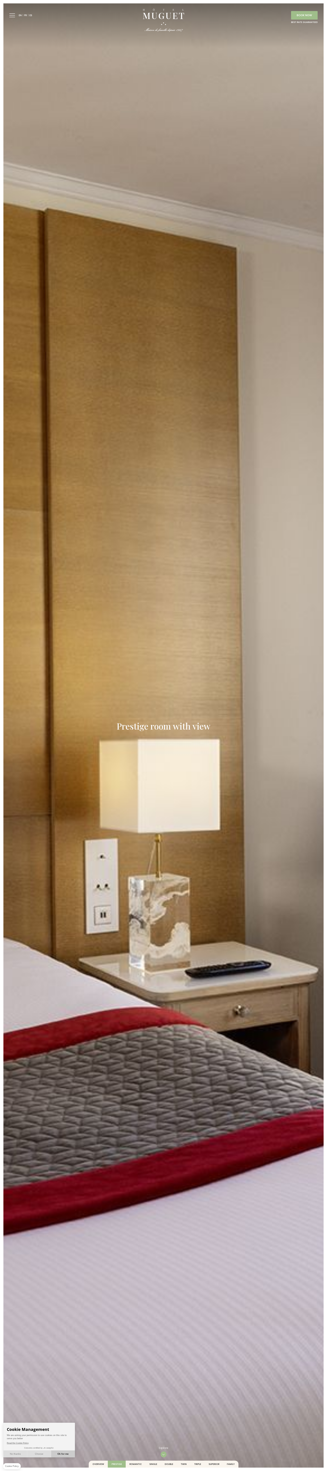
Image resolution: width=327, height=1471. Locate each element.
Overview (98, 1464)
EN (20, 15)
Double (169, 1464)
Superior (214, 1464)
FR (25, 15)
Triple (197, 1464)
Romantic (135, 1464)
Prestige (117, 1464)
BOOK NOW (304, 15)
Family (231, 1464)
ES (30, 15)
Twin (184, 1464)
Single (153, 1464)
